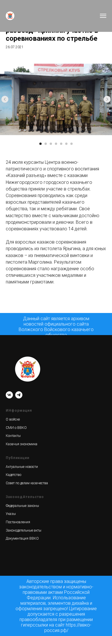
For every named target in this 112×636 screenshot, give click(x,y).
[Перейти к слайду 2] (46, 144)
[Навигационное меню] (103, 16)
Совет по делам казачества (27, 483)
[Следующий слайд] (107, 99)
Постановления (18, 522)
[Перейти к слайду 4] (56, 144)
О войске (13, 419)
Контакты (13, 436)
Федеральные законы (22, 506)
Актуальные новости (22, 467)
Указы (11, 514)
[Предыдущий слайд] (4, 99)
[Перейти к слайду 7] (71, 144)
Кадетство (13, 475)
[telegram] (18, 394)
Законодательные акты (23, 530)
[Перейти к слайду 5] (61, 144)
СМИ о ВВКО (16, 428)
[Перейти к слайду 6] (66, 144)
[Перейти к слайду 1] (40, 144)
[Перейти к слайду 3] (51, 144)
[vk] (9, 394)
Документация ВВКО (22, 538)
